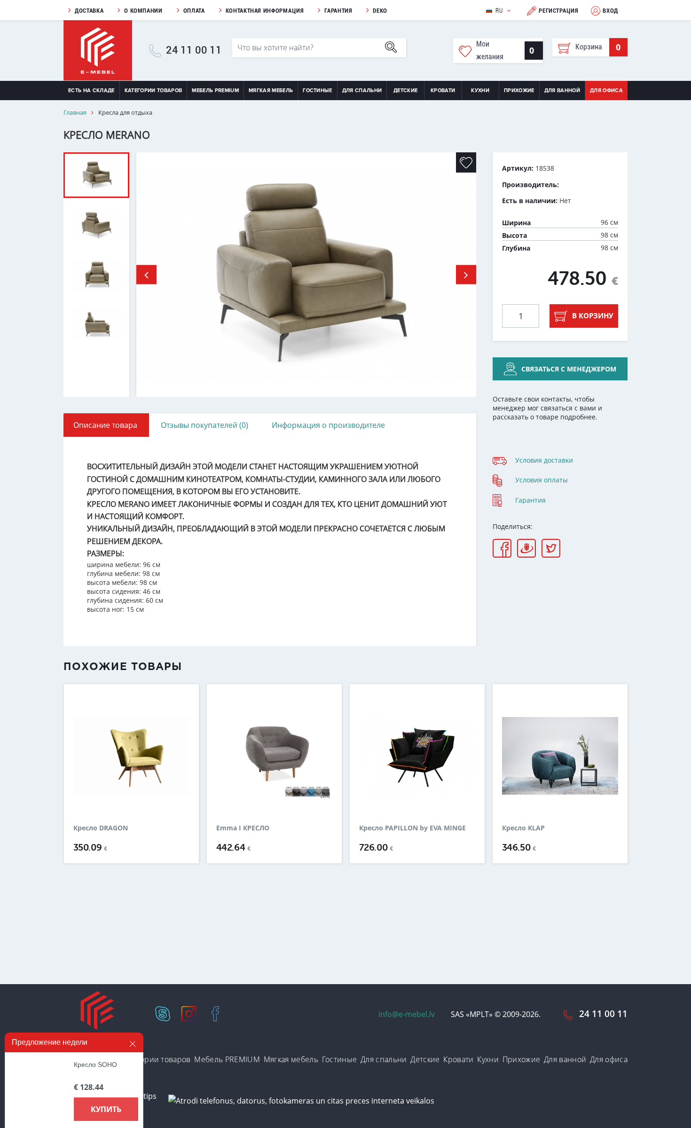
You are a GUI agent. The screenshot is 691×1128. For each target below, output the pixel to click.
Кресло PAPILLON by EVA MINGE (412, 828)
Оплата (194, 10)
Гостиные (317, 90)
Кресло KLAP (523, 828)
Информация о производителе (328, 425)
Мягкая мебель (271, 90)
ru (499, 10)
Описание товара (105, 425)
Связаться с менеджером (568, 368)
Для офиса (606, 90)
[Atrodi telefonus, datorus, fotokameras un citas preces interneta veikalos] (301, 1100)
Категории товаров (153, 90)
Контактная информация (265, 10)
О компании (143, 10)
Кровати (443, 90)
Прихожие (519, 90)
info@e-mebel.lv (406, 1014)
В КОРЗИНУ (592, 315)
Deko (380, 10)
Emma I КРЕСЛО (242, 828)
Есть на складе (91, 90)
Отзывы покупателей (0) (204, 425)
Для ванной (562, 90)
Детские (405, 90)
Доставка (89, 10)
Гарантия (338, 10)
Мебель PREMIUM (215, 90)
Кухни (480, 90)
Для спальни (362, 90)
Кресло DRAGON (100, 828)
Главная (74, 113)
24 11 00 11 (194, 50)
